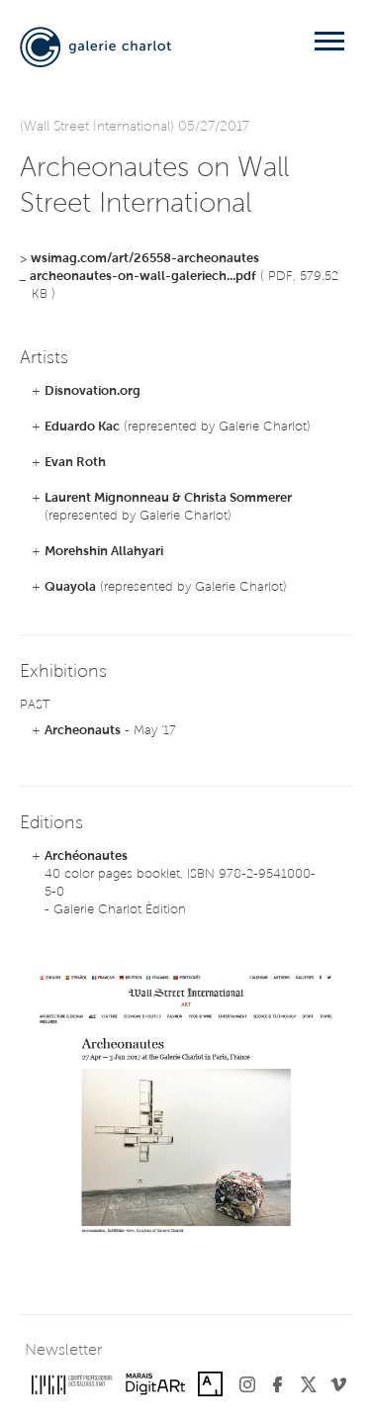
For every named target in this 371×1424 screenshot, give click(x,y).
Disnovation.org (92, 391)
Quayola (70, 587)
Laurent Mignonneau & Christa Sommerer (168, 498)
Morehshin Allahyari (104, 551)
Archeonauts (83, 730)
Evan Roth (75, 462)
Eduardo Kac (82, 427)
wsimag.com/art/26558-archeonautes (145, 258)
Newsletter (63, 1351)
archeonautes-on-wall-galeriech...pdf (143, 276)
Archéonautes (86, 856)
